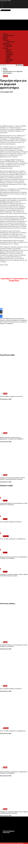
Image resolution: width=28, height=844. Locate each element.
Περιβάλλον (9, 54)
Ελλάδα (5, 37)
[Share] (14, 316)
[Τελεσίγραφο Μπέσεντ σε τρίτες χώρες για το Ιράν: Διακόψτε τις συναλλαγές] (5, 496)
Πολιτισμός (9, 53)
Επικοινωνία (6, 832)
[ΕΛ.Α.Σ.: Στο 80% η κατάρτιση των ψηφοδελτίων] (5, 531)
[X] (14, 312)
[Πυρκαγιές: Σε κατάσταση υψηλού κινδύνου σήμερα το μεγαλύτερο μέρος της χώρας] (14, 472)
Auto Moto (9, 61)
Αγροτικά (9, 49)
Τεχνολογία (9, 59)
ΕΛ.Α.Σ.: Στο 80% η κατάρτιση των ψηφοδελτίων (13, 539)
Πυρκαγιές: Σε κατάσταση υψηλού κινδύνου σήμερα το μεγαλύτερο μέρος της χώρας (12, 478)
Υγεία (7, 62)
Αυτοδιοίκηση (10, 42)
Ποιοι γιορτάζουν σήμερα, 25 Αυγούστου (11, 396)
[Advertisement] (14, 338)
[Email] (14, 314)
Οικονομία (6, 43)
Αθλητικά (9, 46)
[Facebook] (14, 309)
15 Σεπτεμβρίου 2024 (6, 92)
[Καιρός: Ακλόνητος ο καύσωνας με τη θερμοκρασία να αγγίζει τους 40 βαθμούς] (14, 430)
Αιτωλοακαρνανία (8, 35)
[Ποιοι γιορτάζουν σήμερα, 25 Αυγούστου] (14, 390)
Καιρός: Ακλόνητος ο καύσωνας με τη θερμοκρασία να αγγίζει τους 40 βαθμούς (11, 438)
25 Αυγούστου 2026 (5, 399)
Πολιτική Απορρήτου (8, 831)
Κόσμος (5, 38)
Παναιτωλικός (7, 45)
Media (8, 57)
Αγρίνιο (5, 34)
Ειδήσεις (5, 48)
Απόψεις (8, 51)
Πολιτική (6, 40)
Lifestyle (8, 56)
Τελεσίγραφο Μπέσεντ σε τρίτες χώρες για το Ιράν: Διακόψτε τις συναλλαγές (13, 504)
